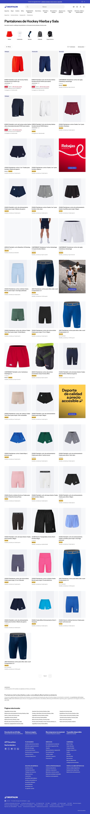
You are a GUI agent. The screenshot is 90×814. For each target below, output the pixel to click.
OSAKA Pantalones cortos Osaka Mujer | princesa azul (15, 454)
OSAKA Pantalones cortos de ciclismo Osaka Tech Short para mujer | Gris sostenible (17, 414)
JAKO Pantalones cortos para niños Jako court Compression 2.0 (45, 289)
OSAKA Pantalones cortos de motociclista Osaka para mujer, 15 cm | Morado (16, 579)
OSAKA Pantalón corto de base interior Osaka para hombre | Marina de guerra (72, 372)
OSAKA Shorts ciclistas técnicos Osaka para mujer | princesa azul (71, 620)
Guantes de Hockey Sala (66, 711)
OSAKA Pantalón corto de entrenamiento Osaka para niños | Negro (70, 496)
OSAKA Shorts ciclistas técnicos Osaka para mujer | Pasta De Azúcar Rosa (17, 496)
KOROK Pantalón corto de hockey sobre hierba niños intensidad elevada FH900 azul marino (17, 125)
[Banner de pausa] (82, 2)
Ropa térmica (50, 39)
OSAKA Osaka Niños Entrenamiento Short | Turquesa (44, 620)
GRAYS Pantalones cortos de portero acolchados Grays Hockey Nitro (42, 372)
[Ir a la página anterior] (40, 676)
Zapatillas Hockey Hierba (10, 717)
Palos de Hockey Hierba (65, 719)
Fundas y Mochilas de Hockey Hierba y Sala (43, 713)
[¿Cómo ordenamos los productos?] (68, 47)
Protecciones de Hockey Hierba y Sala (69, 715)
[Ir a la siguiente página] (50, 676)
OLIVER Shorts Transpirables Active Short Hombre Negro (43, 537)
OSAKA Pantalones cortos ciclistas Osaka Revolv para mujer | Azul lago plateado (16, 289)
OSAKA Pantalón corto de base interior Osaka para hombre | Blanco (45, 496)
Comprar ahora (72, 167)
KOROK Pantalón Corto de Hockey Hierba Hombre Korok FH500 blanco (43, 125)
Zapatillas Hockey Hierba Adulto (40, 715)
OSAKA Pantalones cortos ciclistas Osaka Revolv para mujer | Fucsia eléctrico (44, 579)
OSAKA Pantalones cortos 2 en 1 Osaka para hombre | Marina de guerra (17, 168)
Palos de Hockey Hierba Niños (39, 717)
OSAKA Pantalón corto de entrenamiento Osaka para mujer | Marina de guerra (16, 208)
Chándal (40, 39)
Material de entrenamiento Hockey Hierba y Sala (16, 713)
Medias (30, 39)
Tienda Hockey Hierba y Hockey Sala (69, 717)
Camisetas (19, 39)
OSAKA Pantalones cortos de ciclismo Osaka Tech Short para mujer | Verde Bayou (17, 331)
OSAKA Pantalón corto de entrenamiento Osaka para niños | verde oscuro (43, 454)
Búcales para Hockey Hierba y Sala (13, 721)
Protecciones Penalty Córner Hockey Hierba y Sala (44, 721)
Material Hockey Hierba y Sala (11, 719)
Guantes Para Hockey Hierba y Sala (41, 711)
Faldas (9, 39)
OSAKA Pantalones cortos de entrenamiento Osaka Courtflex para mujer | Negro (71, 208)
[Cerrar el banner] (84, 2)
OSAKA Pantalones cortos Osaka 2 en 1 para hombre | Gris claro (44, 208)
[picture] (17, 64)
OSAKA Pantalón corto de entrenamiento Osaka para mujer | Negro (43, 414)
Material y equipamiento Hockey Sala (13, 723)
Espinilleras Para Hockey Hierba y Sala (69, 713)
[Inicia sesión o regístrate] (80, 6)
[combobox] (82, 47)
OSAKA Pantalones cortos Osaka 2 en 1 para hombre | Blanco (44, 168)
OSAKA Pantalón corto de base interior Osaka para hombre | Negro (17, 537)
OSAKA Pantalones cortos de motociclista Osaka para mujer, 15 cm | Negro (44, 331)
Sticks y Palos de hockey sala (11, 715)
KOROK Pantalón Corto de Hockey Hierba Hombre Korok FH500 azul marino (43, 80)
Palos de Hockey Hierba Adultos (68, 721)
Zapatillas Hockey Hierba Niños (40, 723)
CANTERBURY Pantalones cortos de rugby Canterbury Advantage (71, 80)
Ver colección (72, 289)
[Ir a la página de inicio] (11, 7)
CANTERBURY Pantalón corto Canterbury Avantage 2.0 (16, 372)
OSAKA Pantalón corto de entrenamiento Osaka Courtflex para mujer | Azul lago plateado (70, 538)
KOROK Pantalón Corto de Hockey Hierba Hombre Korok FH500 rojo (16, 80)
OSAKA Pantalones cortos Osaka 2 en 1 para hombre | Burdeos (71, 125)
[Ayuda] (77, 6)
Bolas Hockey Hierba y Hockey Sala (41, 719)
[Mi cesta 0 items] (84, 6)
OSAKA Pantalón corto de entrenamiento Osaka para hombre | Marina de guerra (16, 620)
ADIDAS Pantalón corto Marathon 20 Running (17, 247)
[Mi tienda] (73, 6)
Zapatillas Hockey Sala (10, 711)
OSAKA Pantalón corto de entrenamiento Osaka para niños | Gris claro (70, 454)
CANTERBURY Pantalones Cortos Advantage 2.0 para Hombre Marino (44, 248)
